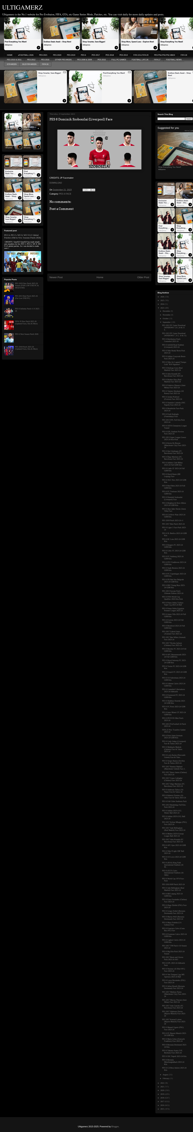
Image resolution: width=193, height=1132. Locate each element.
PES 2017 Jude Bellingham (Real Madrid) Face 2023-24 (173, 829)
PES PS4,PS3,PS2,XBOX (164, 55)
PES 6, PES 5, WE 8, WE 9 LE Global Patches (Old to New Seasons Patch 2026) (22, 236)
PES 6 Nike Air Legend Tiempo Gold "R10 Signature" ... (174, 363)
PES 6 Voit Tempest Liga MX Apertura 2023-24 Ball (173, 976)
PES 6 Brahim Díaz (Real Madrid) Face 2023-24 (171, 381)
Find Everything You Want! (16, 42)
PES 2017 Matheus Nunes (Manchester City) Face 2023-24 (174, 994)
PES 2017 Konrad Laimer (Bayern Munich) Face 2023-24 (174, 1022)
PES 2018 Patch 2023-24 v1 (172, 520)
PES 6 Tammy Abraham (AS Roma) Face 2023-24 (173, 392)
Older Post (143, 277)
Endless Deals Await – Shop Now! (57, 42)
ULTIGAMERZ (22, 7)
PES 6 (83, 55)
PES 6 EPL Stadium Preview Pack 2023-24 (173, 433)
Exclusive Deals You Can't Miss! (9, 172)
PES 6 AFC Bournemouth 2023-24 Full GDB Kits (174, 656)
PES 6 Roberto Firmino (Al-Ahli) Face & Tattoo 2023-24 (174, 796)
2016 (162, 1105)
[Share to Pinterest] (94, 190)
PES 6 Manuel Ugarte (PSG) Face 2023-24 (173, 1028)
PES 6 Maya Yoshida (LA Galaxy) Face (171, 924)
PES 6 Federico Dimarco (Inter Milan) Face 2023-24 (174, 386)
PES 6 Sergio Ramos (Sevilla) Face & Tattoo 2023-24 (173, 762)
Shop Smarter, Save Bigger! (94, 42)
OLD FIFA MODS (29, 64)
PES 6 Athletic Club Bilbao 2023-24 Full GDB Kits (172, 464)
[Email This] (84, 190)
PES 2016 (45, 60)
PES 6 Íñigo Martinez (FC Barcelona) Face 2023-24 (172, 458)
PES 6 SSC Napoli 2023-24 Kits (174, 1056)
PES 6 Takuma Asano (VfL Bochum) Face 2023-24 (172, 1052)
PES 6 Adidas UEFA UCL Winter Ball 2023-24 (172, 812)
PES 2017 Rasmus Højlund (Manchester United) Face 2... (174, 768)
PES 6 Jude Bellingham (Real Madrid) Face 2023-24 (173, 889)
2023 (162, 308)
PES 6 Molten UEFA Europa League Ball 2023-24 (173, 835)
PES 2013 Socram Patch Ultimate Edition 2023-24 (172, 592)
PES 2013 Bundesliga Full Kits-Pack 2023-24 (174, 806)
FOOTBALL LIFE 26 (140, 60)
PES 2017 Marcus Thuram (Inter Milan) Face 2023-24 (174, 1001)
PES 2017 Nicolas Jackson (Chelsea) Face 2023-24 (172, 644)
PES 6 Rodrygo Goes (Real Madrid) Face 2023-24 (172, 369)
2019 (162, 1094)
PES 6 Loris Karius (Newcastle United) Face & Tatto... (173, 756)
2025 (162, 300)
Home (99, 277)
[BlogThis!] (86, 190)
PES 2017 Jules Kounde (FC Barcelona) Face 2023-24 (172, 841)
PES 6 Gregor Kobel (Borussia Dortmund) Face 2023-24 (173, 912)
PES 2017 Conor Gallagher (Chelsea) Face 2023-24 (172, 779)
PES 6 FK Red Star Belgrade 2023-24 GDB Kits (173, 581)
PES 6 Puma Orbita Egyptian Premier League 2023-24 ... (173, 610)
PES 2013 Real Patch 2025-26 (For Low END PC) (26, 297)
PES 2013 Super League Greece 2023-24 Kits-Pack (174, 438)
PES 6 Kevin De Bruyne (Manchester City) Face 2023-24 (174, 445)
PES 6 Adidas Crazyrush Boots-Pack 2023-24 (174, 357)
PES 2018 (110, 55)
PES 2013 (123, 55)
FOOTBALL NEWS (174, 60)
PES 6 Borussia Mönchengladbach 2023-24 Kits (173, 1062)
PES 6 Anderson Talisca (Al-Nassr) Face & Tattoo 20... (173, 791)
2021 (162, 1087)
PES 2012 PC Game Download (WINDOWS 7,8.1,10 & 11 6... (173, 327)
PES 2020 (57, 55)
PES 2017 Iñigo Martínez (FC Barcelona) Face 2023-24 (173, 785)
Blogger (115, 1126)
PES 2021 (43, 55)
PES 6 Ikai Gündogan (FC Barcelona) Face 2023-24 (172, 452)
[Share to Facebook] (91, 190)
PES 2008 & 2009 (84, 60)
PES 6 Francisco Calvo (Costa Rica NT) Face (173, 929)
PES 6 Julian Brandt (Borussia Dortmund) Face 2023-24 (173, 987)
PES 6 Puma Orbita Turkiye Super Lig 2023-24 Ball (172, 604)
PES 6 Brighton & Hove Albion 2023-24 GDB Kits (174, 504)
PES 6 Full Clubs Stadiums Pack (174, 801)
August (165, 1075)
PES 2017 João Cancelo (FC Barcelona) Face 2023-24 (172, 1007)
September (167, 322)
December (167, 311)
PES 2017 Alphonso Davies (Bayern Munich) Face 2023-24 (174, 1014)
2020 (162, 1090)
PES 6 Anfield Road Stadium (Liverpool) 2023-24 (173, 346)
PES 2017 (96, 55)
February (166, 1078)
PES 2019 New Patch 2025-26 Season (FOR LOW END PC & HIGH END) (27, 285)
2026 (162, 297)
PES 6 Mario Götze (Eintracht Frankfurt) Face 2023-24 (173, 1040)
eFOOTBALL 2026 (25, 55)
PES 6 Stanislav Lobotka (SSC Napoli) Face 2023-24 (173, 404)
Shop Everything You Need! (30, 127)
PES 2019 (71, 55)
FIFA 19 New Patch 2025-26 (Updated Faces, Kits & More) (26, 322)
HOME (9, 55)
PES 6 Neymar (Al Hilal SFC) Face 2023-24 (173, 970)
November (167, 315)
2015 (162, 1109)
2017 (162, 1102)
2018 (162, 1098)
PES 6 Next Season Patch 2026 (26, 334)
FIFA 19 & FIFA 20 (140, 55)
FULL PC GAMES (118, 60)
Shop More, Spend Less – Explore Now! (137, 42)
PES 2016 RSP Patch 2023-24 (173, 884)
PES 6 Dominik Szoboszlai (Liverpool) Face (172, 498)
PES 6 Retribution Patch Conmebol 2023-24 (171, 340)
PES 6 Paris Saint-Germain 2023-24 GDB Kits (172, 737)
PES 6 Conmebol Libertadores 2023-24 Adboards (173, 690)
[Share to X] (89, 190)
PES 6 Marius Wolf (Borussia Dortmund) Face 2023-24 (173, 918)
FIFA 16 (45, 64)
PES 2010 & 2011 (14, 60)
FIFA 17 (157, 60)
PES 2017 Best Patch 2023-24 (173, 524)
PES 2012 (31, 60)
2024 (162, 304)
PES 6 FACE (65, 194)
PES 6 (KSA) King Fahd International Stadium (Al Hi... (172, 865)
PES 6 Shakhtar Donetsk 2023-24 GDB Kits (173, 702)
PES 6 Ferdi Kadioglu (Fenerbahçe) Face (170, 415)
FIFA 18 (184, 55)
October (166, 319)
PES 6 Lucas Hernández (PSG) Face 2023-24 (173, 981)
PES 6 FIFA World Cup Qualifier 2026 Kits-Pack (172, 598)
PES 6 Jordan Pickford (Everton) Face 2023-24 (172, 398)
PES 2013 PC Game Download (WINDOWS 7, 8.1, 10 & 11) (174, 334)
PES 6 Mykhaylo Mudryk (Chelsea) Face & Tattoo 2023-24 (172, 749)
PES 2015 (102, 60)
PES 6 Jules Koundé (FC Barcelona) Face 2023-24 (172, 375)
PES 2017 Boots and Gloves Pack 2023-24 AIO (172, 958)
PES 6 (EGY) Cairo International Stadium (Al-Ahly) (173, 873)
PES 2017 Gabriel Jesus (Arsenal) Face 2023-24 (172, 633)
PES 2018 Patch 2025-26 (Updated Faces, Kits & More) (26, 348)
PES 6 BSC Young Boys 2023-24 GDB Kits (173, 586)
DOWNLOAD (55, 183)
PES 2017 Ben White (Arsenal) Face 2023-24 (174, 638)
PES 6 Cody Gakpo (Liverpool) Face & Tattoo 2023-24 (174, 742)
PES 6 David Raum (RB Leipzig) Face (171, 475)
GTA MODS (12, 64)
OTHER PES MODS (63, 60)
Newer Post (56, 277)
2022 (162, 1083)
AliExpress (8, 45)
